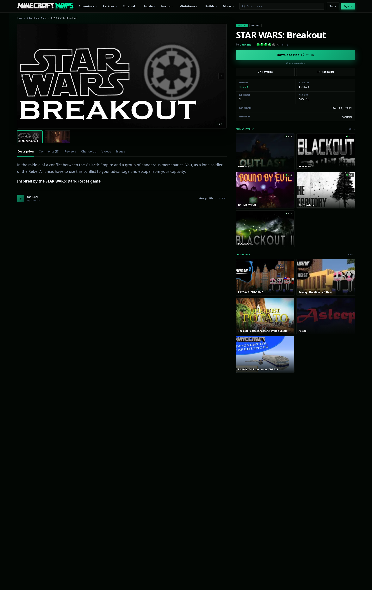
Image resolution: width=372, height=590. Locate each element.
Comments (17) (49, 151)
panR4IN (245, 44)
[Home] (45, 6)
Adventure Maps (37, 18)
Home (20, 18)
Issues (120, 151)
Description (25, 151)
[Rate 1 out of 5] (258, 44)
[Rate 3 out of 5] (266, 44)
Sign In (348, 6)
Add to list (328, 72)
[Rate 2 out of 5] (262, 44)
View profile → (207, 198)
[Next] (221, 76)
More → (351, 254)
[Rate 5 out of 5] (273, 44)
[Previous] (22, 76)
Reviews (70, 151)
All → (352, 129)
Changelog (88, 151)
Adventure (242, 25)
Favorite (267, 72)
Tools (333, 6)
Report (222, 198)
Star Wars (255, 25)
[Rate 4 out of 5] (269, 44)
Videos (106, 151)
